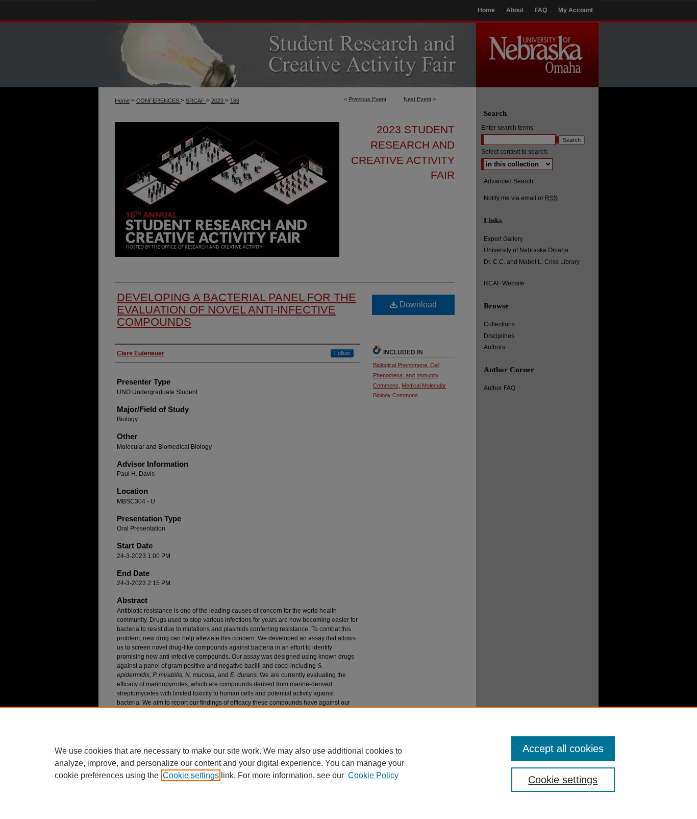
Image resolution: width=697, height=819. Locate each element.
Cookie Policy (373, 775)
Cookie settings (191, 775)
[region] (348, 763)
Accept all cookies (563, 748)
